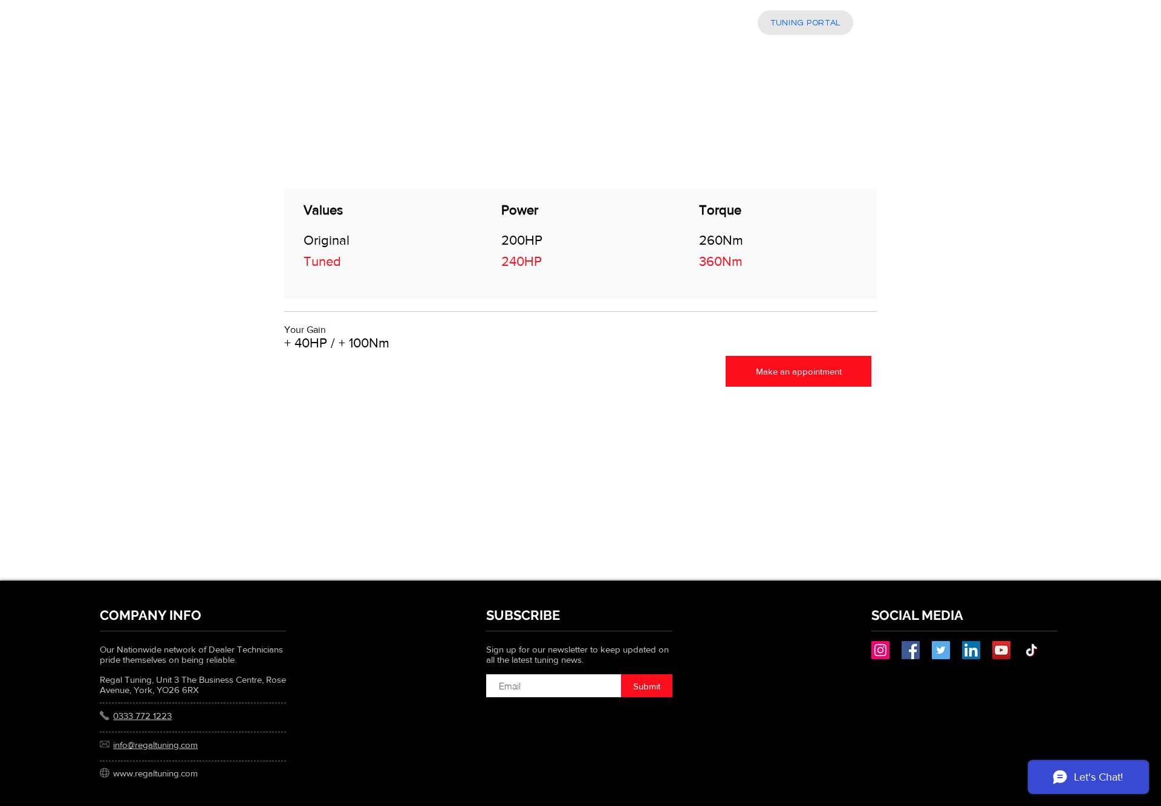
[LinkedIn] (971, 650)
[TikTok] (1032, 650)
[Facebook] (911, 650)
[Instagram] (880, 650)
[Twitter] (941, 650)
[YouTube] (1001, 650)
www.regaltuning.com (155, 773)
